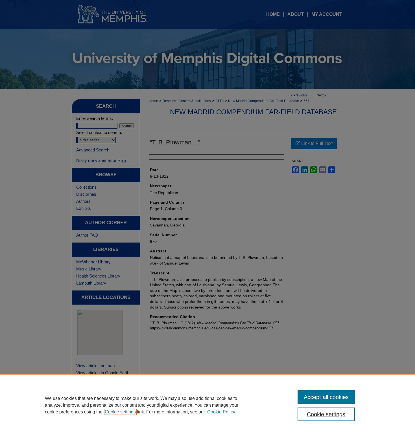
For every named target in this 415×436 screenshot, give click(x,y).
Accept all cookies (326, 397)
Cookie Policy (221, 411)
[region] (207, 405)
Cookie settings (120, 411)
